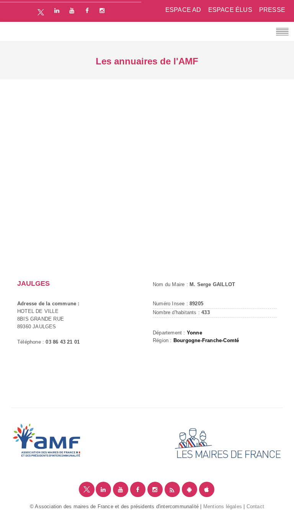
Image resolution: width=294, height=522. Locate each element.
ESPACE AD (183, 10)
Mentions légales (222, 506)
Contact (255, 506)
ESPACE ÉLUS (230, 10)
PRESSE (272, 10)
